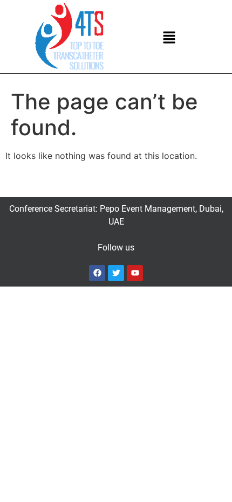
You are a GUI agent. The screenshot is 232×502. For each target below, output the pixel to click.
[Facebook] (97, 273)
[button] (169, 38)
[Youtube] (135, 273)
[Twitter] (116, 273)
